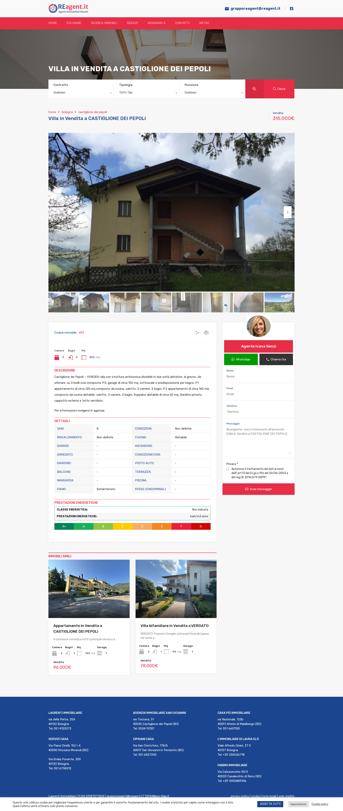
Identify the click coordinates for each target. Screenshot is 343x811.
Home (52, 23)
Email (229, 388)
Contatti (182, 23)
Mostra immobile (88, 606)
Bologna (67, 112)
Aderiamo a (157, 23)
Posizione (191, 85)
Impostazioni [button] (298, 804)
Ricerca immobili (104, 23)
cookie (255, 796)
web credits (286, 796)
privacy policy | (241, 796)
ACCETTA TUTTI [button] (270, 804)
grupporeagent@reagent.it (255, 8)
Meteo (204, 23)
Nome (230, 370)
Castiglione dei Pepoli (92, 112)
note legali (269, 796)
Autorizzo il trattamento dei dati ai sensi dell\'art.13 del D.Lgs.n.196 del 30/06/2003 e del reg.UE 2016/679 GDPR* (259, 473)
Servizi (132, 23)
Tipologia (125, 85)
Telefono (231, 405)
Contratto (60, 85)
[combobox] (81, 93)
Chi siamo (73, 23)
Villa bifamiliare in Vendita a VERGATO (175, 625)
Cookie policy (320, 804)
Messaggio (233, 423)
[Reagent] (68, 11)
